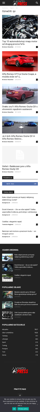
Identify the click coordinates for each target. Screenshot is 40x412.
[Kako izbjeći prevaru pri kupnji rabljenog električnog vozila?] (7, 257)
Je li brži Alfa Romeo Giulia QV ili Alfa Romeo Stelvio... (18, 137)
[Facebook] (20, 395)
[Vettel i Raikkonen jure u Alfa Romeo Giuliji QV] (20, 155)
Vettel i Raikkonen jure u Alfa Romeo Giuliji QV (16, 167)
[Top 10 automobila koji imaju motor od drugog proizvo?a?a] (20, 27)
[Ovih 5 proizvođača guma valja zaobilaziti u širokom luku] (7, 315)
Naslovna (5, 8)
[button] (37, 3)
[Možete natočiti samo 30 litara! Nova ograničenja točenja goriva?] (7, 294)
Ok (14, 409)
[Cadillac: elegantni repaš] (7, 278)
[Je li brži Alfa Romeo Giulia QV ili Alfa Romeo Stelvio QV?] (20, 124)
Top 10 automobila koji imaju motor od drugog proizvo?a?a (19, 42)
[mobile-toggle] (3, 3)
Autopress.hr (6, 202)
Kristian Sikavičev (7, 47)
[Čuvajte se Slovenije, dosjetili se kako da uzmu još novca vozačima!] (7, 305)
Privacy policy (23, 409)
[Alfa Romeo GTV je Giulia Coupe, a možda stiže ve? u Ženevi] (20, 61)
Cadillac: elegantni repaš (12, 222)
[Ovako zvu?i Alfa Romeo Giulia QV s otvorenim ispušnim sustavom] (20, 94)
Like (35, 184)
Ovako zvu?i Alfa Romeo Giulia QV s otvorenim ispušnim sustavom (20, 108)
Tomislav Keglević (7, 224)
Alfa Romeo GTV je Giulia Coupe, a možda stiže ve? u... (19, 75)
